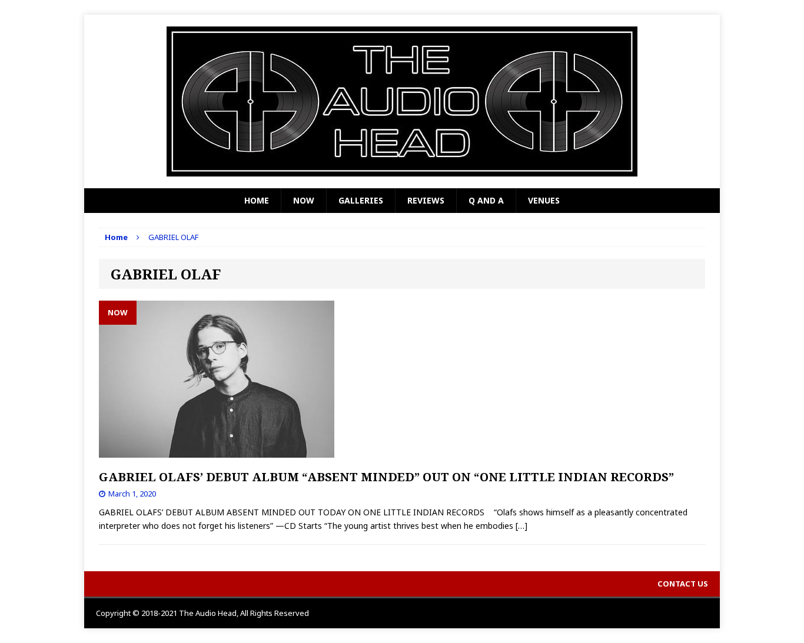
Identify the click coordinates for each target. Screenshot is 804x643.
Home (256, 200)
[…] (521, 525)
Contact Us (682, 583)
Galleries (360, 200)
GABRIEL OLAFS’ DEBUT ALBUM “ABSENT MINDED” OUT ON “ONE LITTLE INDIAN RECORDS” (386, 477)
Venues (544, 200)
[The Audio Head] (402, 101)
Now (303, 200)
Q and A (486, 200)
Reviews (425, 200)
